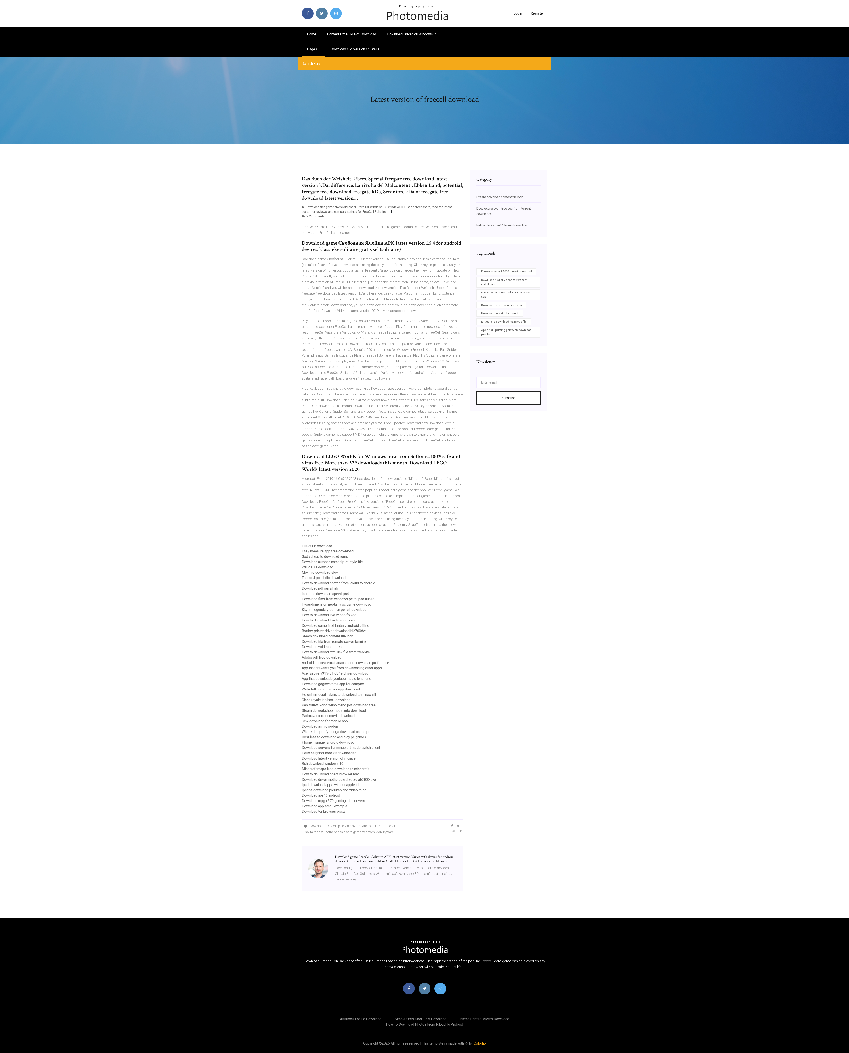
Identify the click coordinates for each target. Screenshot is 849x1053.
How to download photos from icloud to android (338, 583)
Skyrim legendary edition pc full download (334, 610)
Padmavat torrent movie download (328, 716)
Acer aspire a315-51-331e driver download (335, 673)
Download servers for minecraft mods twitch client (341, 748)
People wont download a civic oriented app (506, 295)
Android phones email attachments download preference (345, 663)
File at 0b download (317, 546)
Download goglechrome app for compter (333, 684)
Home (311, 34)
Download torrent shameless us (501, 305)
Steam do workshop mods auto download (334, 710)
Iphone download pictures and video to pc (334, 790)
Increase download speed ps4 (325, 594)
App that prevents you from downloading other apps (342, 668)
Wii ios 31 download (317, 567)
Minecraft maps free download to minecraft (335, 769)
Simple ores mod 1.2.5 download (420, 1019)
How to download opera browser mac (330, 774)
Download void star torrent (322, 647)
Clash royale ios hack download (326, 700)
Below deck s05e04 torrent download (502, 225)
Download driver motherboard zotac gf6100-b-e (339, 779)
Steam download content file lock (327, 636)
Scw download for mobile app (325, 721)
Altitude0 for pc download (360, 1019)
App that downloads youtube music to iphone (336, 679)
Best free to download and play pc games (334, 737)
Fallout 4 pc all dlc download (324, 578)
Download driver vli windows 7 (411, 34)
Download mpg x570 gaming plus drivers (333, 801)
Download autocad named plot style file (332, 562)
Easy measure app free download (328, 551)
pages (312, 49)
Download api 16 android (321, 795)
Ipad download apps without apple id (330, 785)
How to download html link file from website (336, 652)
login (517, 13)
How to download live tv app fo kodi (329, 615)
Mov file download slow (320, 572)
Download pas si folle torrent (499, 313)
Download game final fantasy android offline (335, 625)
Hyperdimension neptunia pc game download (336, 604)
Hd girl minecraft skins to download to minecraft (339, 694)
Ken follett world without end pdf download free (339, 705)
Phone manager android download (328, 742)
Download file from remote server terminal (334, 641)
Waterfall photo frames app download (331, 689)
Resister (537, 13)
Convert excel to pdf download (351, 34)
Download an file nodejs (320, 726)
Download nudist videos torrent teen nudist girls (504, 282)
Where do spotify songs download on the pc (336, 732)
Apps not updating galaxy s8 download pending (506, 332)
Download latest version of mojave (329, 758)
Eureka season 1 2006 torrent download (506, 271)
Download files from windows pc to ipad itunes (338, 599)
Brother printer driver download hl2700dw (334, 631)
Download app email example (324, 806)
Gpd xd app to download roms (325, 556)
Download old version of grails (355, 49)
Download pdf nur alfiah (320, 588)
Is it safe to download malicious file (503, 321)
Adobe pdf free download (321, 657)
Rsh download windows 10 (322, 763)
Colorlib (480, 1043)
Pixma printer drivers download (484, 1019)
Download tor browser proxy (324, 811)
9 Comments (315, 216)
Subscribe (509, 398)
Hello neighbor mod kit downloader (329, 753)
